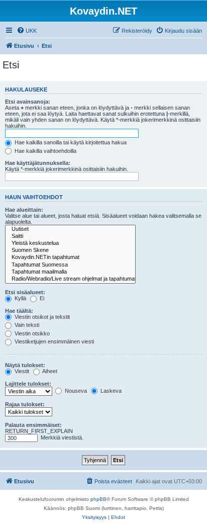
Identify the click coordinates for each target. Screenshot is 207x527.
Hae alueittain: (24, 210)
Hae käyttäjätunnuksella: (37, 163)
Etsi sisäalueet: (25, 292)
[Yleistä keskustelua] (70, 243)
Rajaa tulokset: (25, 404)
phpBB (98, 499)
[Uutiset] (70, 229)
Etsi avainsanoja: (27, 102)
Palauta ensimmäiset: (33, 425)
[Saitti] (70, 236)
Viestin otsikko (31, 333)
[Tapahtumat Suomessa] (70, 265)
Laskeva (110, 391)
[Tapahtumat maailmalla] (70, 272)
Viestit (21, 371)
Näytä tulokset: (25, 365)
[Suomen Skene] (70, 250)
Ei (41, 298)
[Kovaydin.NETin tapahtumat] (70, 257)
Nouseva (75, 391)
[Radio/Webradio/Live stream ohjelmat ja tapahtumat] (70, 279)
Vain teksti (26, 325)
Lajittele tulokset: (28, 384)
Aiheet (49, 371)
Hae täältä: (19, 311)
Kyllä (19, 298)
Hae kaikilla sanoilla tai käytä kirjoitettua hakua (70, 142)
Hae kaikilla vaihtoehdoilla (44, 151)
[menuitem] (27, 31)
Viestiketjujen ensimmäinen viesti (53, 341)
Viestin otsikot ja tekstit (41, 317)
